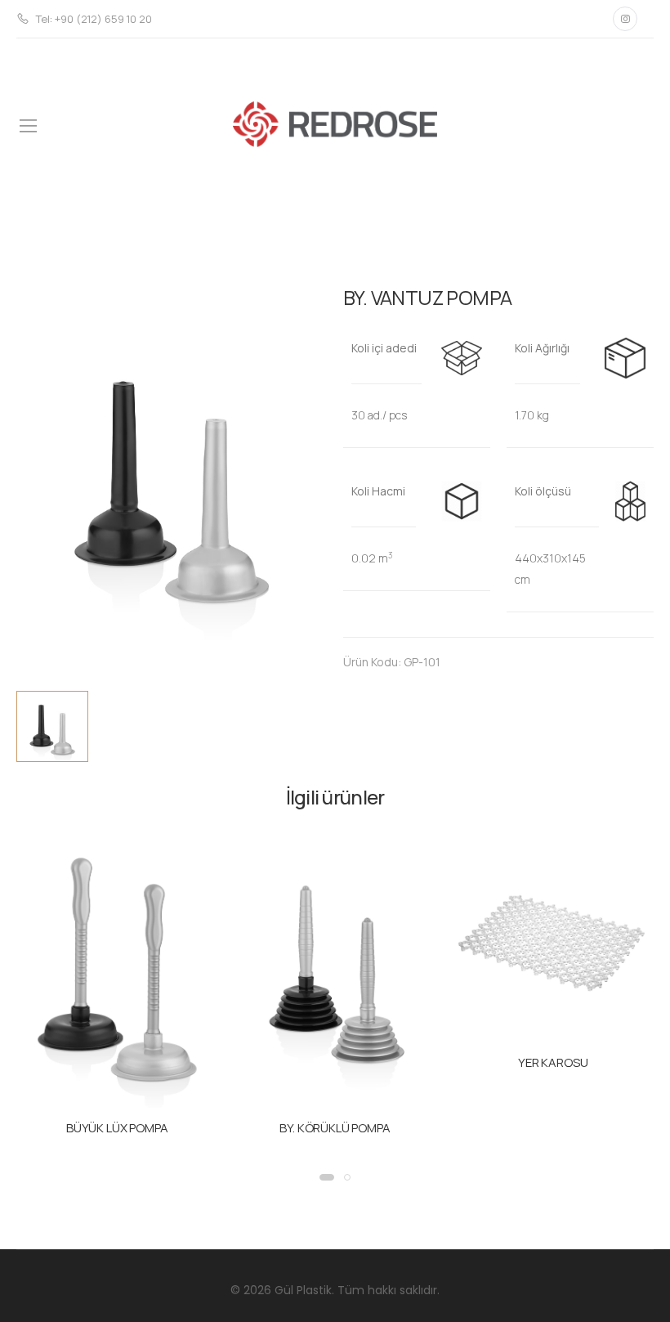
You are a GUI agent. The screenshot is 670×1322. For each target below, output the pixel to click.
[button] (327, 1177)
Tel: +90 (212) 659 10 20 (94, 18)
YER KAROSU (553, 1062)
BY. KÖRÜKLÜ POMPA (334, 1127)
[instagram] (625, 19)
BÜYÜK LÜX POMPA (117, 1127)
